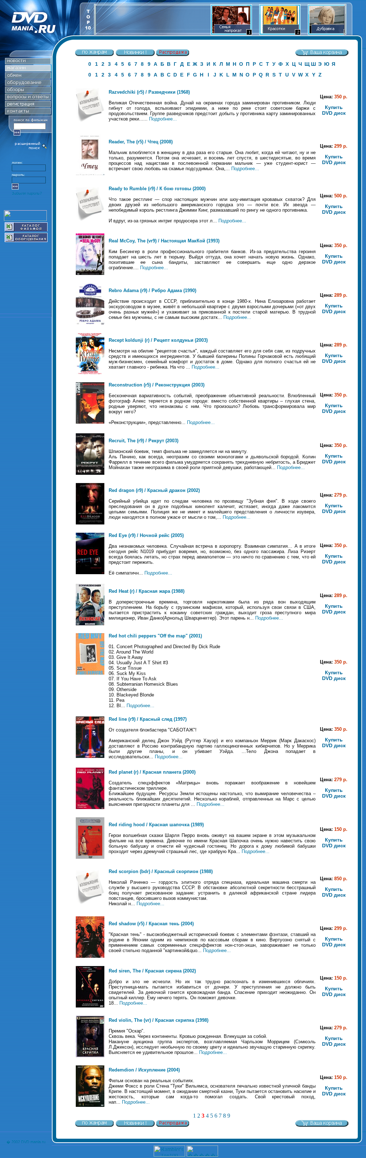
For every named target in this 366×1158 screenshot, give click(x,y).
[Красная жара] (90, 623)
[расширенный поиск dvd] (31, 149)
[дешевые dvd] (172, 54)
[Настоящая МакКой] (90, 273)
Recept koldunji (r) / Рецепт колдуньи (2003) (158, 340)
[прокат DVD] (28, 77)
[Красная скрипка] (90, 1055)
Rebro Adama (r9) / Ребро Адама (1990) (152, 290)
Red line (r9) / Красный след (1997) (148, 719)
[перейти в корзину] (321, 54)
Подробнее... (163, 119)
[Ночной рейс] (90, 572)
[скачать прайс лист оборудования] (26, 240)
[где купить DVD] (28, 112)
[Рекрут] (90, 473)
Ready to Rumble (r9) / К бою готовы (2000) (157, 188)
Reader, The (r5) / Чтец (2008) (141, 141)
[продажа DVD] (28, 69)
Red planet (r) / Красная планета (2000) (152, 772)
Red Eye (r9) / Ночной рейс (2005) (146, 535)
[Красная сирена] (90, 1006)
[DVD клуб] (28, 105)
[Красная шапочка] (90, 857)
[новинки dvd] (135, 54)
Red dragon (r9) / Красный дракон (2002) (154, 490)
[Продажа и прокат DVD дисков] (40, 33)
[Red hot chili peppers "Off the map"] (90, 673)
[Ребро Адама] (90, 323)
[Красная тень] (90, 956)
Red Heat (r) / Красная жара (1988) (146, 591)
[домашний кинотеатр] (28, 84)
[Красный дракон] (90, 523)
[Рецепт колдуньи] (90, 372)
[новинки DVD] (28, 62)
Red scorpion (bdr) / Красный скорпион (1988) (161, 871)
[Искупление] (90, 1105)
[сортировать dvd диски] (94, 54)
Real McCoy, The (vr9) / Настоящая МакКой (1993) (164, 240)
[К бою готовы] (90, 223)
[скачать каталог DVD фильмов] (26, 229)
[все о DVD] (28, 98)
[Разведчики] (90, 124)
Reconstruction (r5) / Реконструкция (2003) (156, 385)
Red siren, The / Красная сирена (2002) (152, 971)
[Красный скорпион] (90, 907)
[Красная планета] (90, 807)
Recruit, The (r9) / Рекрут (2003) (143, 440)
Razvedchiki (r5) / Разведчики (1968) (149, 92)
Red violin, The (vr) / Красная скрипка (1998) (158, 1020)
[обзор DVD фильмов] (28, 91)
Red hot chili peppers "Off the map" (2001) (155, 636)
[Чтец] (90, 174)
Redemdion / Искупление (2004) (144, 1070)
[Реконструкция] (90, 422)
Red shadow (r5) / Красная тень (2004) (151, 923)
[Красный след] (90, 756)
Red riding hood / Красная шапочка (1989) (156, 824)
